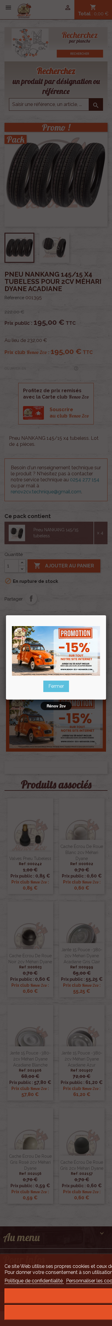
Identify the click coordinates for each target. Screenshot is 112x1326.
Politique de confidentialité (34, 1281)
